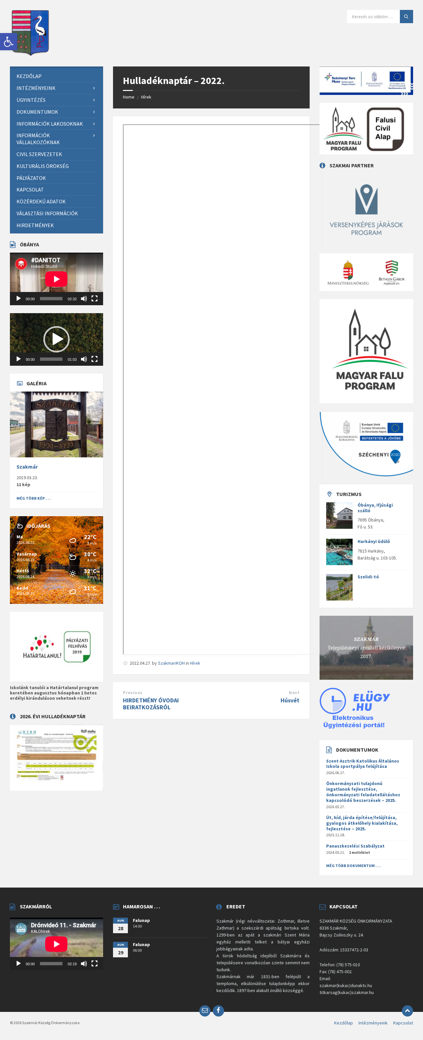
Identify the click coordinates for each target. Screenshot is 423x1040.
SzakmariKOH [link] (171, 663)
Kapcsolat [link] (403, 1023)
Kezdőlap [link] (343, 1023)
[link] (8, 41)
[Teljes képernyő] (94, 298)
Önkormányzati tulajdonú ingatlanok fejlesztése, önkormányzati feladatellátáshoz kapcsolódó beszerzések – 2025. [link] (363, 791)
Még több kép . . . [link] (34, 498)
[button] (56, 339)
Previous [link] (132, 692)
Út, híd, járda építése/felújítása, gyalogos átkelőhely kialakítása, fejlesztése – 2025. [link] (362, 823)
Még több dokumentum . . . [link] (353, 865)
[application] (56, 279)
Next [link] (294, 692)
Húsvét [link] (290, 700)
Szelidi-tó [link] (368, 577)
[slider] (51, 359)
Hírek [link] (146, 97)
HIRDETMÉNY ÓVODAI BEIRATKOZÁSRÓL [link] (151, 703)
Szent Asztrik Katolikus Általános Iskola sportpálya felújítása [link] (362, 764)
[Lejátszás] (18, 298)
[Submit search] (406, 16)
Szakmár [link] (27, 467)
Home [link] (129, 97)
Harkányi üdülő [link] (374, 541)
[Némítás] (84, 298)
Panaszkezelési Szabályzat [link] (355, 846)
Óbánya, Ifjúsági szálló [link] (375, 508)
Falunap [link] (141, 920)
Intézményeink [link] (373, 1023)
